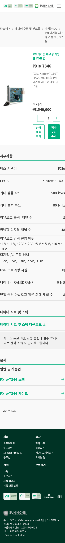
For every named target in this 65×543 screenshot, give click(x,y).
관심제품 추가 (38, 132)
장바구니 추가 (54, 131)
